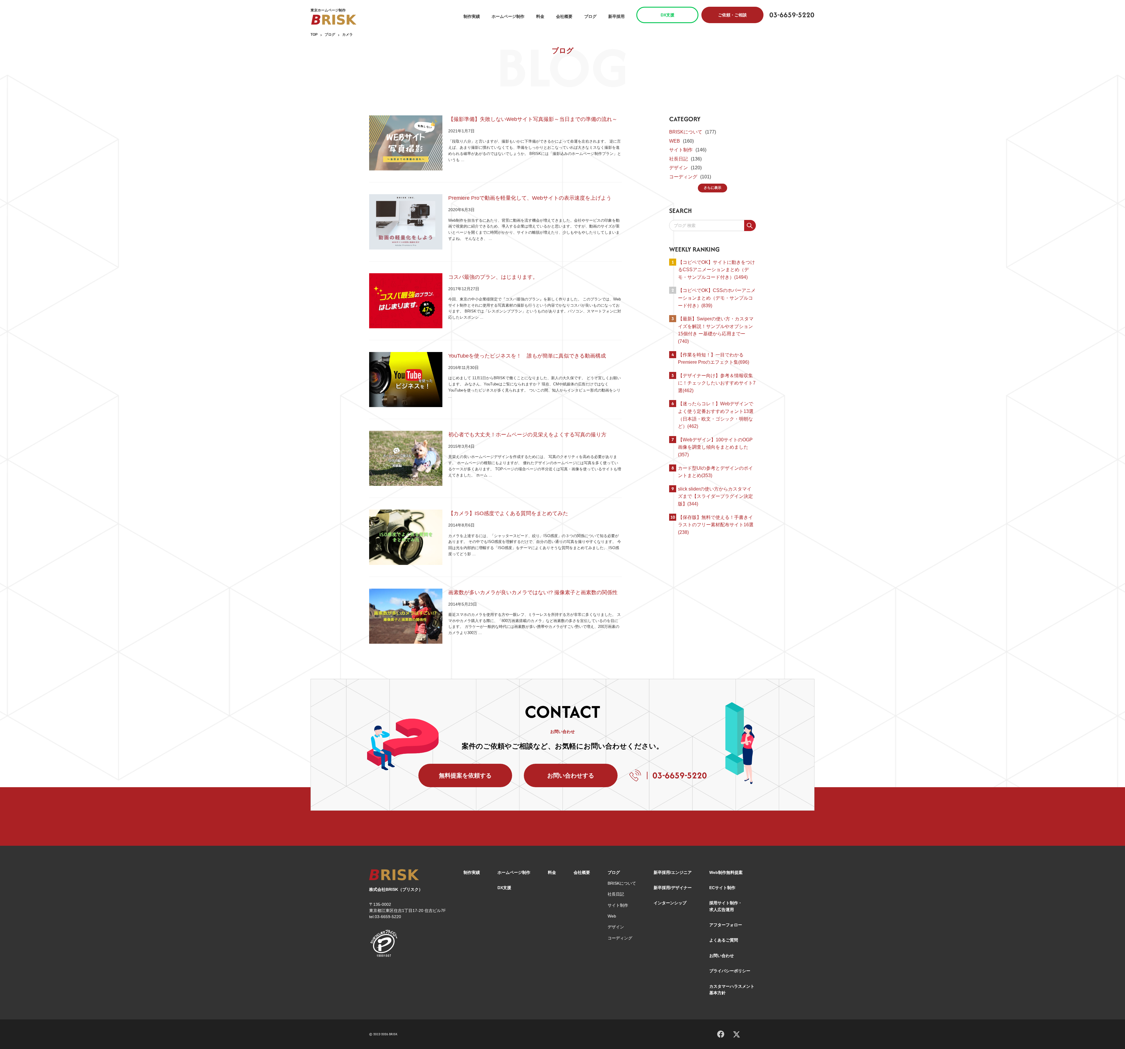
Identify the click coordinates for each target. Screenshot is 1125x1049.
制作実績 (471, 16)
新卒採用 (616, 16)
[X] (736, 1033)
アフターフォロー (725, 924)
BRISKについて (685, 131)
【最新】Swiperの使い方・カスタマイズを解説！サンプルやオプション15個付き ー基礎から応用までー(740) (716, 330)
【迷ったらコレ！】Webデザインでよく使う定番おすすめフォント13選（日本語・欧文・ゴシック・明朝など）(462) (716, 415)
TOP (314, 35)
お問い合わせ (721, 955)
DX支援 (667, 15)
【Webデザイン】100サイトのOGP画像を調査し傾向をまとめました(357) (715, 447)
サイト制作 (681, 149)
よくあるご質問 (723, 940)
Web (612, 916)
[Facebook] (720, 1033)
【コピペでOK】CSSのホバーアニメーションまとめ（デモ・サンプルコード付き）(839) (717, 298)
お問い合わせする (570, 775)
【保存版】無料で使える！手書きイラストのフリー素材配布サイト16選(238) (716, 525)
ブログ (590, 16)
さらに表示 (712, 188)
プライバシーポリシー (729, 970)
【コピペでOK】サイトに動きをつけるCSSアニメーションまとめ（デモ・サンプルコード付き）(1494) (716, 270)
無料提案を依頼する (465, 775)
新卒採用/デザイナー (673, 887)
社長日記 (678, 158)
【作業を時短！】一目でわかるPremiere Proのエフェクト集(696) (713, 358)
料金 (540, 16)
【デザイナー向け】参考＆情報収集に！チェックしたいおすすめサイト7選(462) (717, 383)
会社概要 (564, 16)
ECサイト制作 (722, 887)
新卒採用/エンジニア (673, 872)
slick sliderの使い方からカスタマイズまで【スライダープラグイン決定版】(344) (715, 496)
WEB (674, 141)
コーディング (683, 176)
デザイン (678, 167)
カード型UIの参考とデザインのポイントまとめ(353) (715, 472)
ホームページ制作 (508, 16)
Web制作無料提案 (726, 872)
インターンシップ (670, 903)
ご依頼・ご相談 (732, 15)
